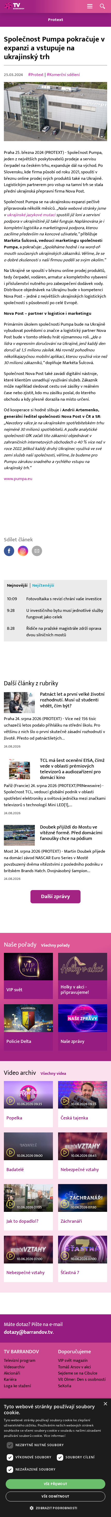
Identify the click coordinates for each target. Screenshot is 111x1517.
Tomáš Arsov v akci (74, 1367)
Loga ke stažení (17, 1386)
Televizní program (19, 1360)
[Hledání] (102, 6)
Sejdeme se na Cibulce (77, 1373)
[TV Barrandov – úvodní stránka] (14, 6)
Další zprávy (55, 896)
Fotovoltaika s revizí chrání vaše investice (64, 599)
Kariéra (10, 1379)
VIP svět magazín (73, 1360)
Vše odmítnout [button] (55, 1496)
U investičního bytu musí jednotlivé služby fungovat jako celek (64, 614)
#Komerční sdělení (63, 74)
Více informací (54, 1435)
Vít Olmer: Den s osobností (82, 1379)
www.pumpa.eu (18, 478)
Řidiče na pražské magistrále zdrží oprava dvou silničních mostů (63, 632)
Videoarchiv (14, 1367)
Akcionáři (12, 1373)
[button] (55, 1508)
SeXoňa (64, 1386)
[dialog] (55, 1457)
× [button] (105, 1404)
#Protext (36, 74)
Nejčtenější (43, 585)
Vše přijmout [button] (55, 1484)
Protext (55, 19)
